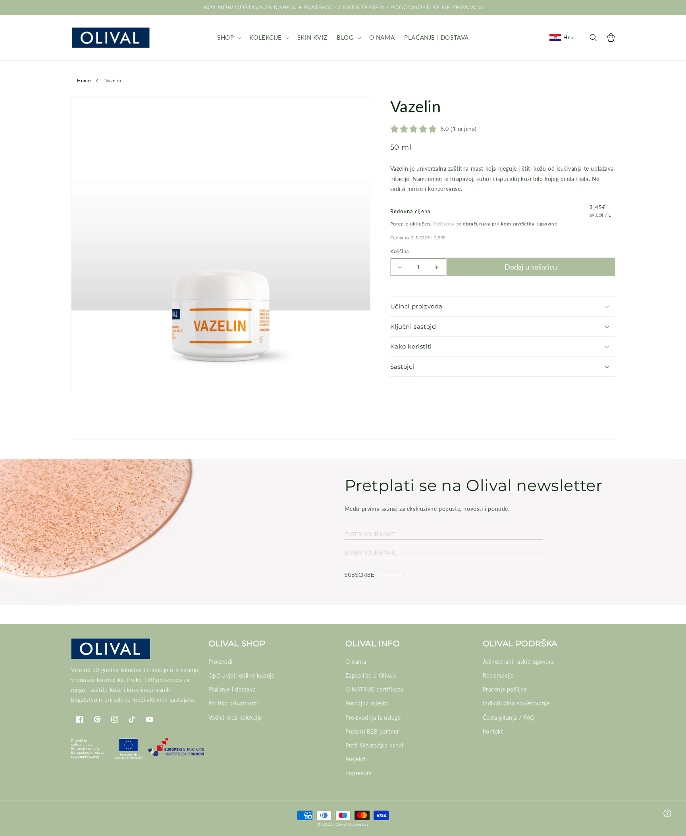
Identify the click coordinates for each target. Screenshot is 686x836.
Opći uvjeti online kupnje (241, 675)
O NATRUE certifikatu (374, 689)
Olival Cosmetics (351, 824)
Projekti (355, 759)
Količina (399, 251)
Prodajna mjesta (366, 703)
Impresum (358, 773)
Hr (566, 37)
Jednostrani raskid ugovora (519, 661)
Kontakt (493, 731)
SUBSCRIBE (359, 575)
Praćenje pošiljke (505, 689)
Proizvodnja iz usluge (373, 717)
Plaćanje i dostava (232, 689)
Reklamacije (498, 675)
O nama (355, 661)
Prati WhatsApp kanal (374, 745)
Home (84, 80)
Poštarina (445, 224)
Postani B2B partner (372, 731)
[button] (228, 37)
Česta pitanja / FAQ (509, 717)
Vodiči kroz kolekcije (235, 717)
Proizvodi (220, 661)
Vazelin (113, 80)
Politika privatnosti (233, 703)
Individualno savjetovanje (516, 703)
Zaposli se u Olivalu (371, 675)
